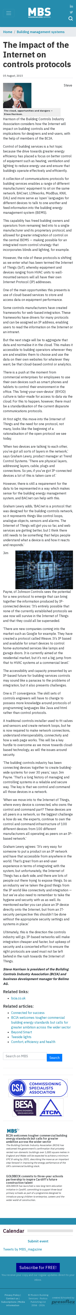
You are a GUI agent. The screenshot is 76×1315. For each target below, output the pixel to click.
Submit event (38, 1241)
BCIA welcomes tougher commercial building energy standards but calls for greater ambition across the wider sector (41, 1022)
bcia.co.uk (18, 998)
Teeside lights (21, 1037)
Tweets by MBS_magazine (22, 1249)
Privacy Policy (12, 1295)
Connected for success (28, 1013)
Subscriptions (8, 1301)
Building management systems (41, 32)
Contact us (12, 1298)
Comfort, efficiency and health (33, 1042)
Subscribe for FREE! (38, 1267)
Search (54, 1058)
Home (7, 32)
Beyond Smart (21, 1032)
